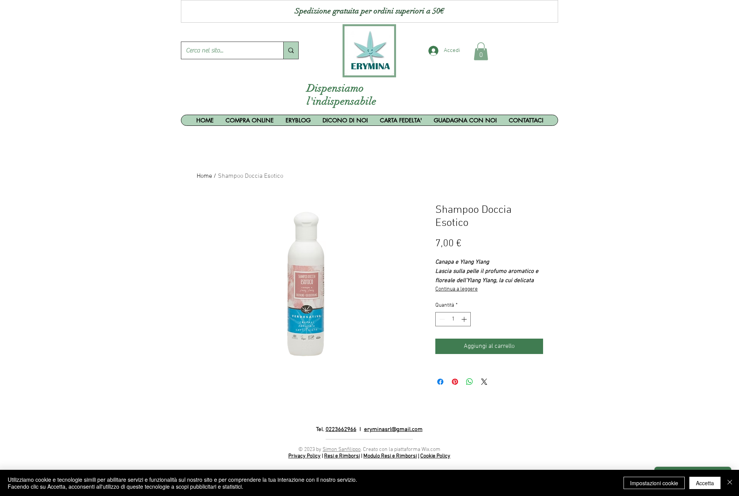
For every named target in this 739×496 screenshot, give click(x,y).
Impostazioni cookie (654, 483)
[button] (480, 51)
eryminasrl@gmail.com (393, 429)
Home (204, 176)
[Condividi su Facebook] (440, 381)
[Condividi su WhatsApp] (469, 381)
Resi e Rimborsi (342, 456)
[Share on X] (484, 381)
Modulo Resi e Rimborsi (390, 456)
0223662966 (341, 429)
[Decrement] (441, 319)
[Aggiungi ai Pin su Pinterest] (455, 381)
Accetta (705, 483)
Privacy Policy (304, 456)
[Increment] (465, 319)
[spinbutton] (453, 319)
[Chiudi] (729, 483)
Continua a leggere (456, 289)
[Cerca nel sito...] (290, 50)
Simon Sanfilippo (342, 449)
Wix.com (430, 449)
